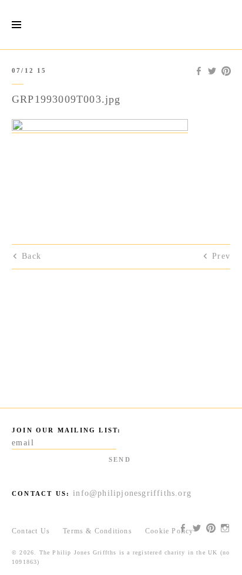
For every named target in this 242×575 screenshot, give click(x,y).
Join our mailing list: (66, 430)
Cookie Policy (169, 531)
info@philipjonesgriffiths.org (132, 493)
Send (120, 459)
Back (31, 256)
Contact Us (31, 531)
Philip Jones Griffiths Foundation (121, 24)
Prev (221, 256)
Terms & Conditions (97, 531)
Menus (16, 25)
